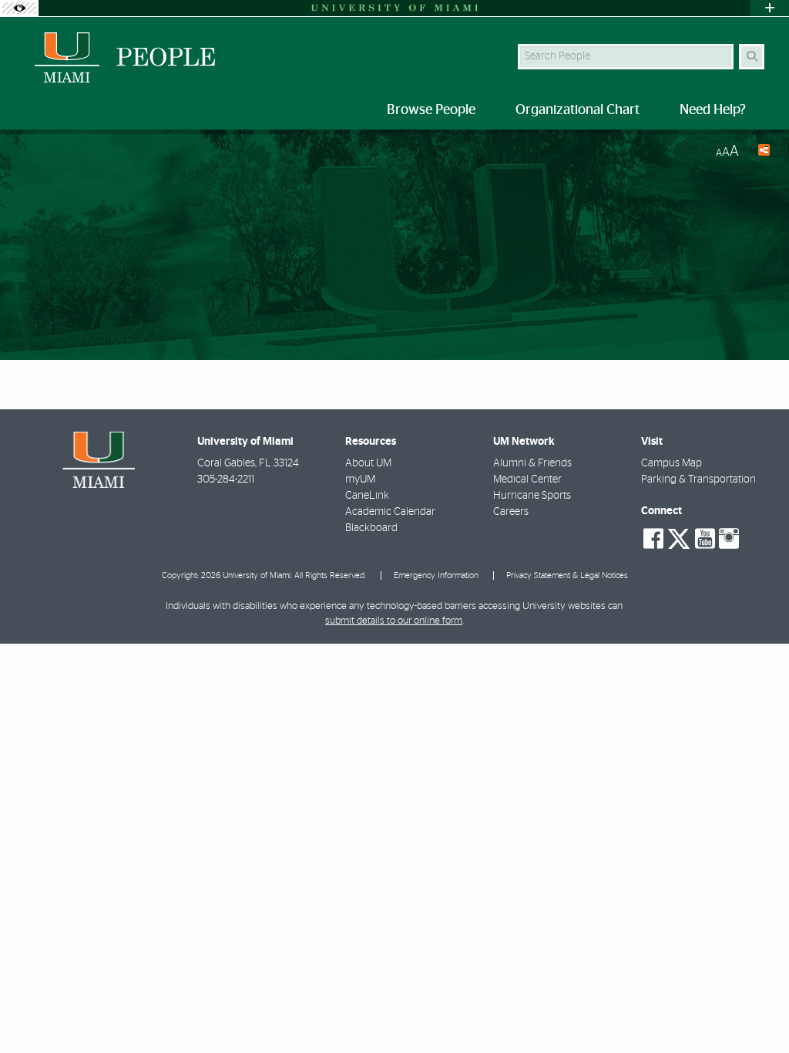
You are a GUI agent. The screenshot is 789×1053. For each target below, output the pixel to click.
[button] (755, 1010)
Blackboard (371, 528)
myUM (360, 479)
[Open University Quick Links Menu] (769, 8)
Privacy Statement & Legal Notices (567, 575)
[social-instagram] (729, 539)
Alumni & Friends (532, 463)
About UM (368, 463)
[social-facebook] (653, 539)
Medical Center (527, 479)
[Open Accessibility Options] (19, 8)
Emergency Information (436, 575)
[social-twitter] (678, 537)
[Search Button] (751, 56)
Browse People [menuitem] (431, 110)
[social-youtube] (705, 539)
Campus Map (671, 463)
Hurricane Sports (532, 495)
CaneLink (367, 495)
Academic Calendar (390, 511)
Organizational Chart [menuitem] (577, 110)
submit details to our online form (393, 621)
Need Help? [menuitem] (713, 110)
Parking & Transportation (698, 479)
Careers (511, 511)
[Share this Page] (760, 152)
